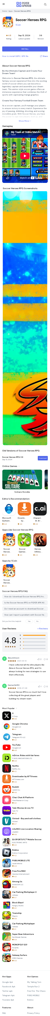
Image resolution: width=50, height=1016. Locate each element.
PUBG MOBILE (33, 995)
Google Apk (7, 982)
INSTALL (25, 49)
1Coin (18, 24)
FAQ (4, 1013)
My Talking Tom (34, 982)
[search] (45, 4)
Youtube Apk (8, 1000)
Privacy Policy (33, 1013)
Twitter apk (7, 991)
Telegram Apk (8, 995)
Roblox (30, 1000)
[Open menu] (3, 4)
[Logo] (24, 4)
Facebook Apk (8, 986)
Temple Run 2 (33, 986)
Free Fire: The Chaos (36, 991)
